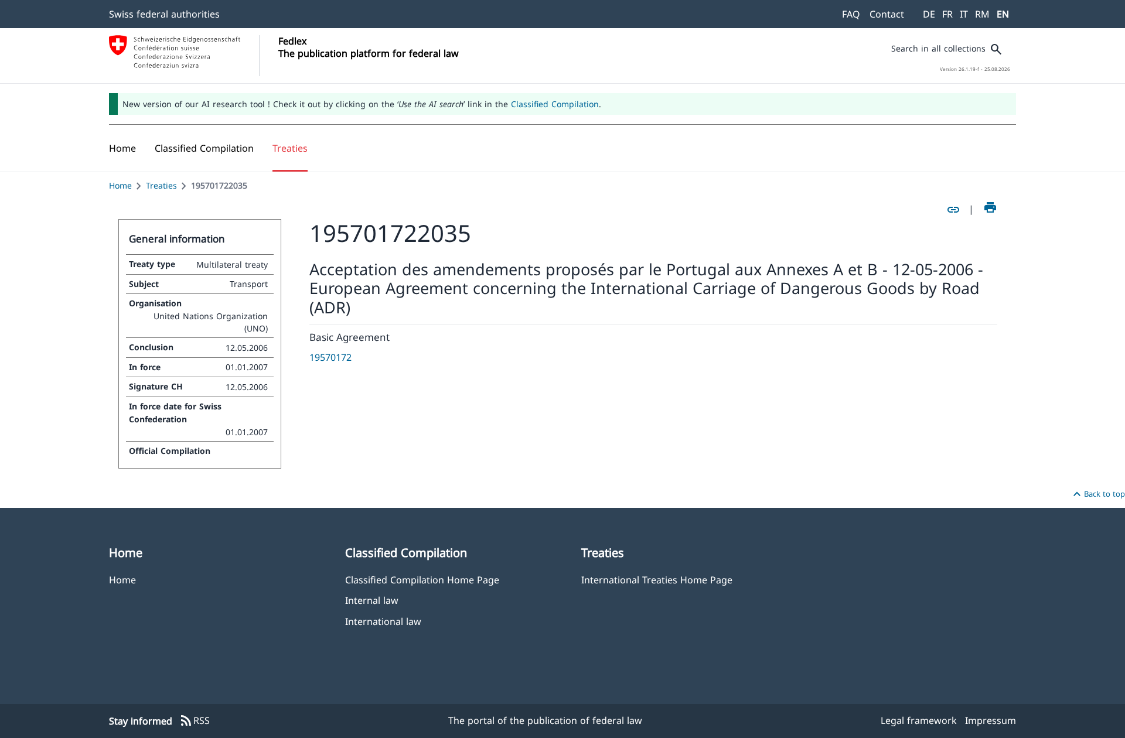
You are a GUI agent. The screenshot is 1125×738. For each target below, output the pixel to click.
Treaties (161, 185)
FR (947, 14)
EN (1003, 14)
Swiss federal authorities (164, 14)
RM (982, 14)
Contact (887, 14)
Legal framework (919, 720)
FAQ (851, 14)
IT (964, 14)
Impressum (990, 720)
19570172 (330, 357)
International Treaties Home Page (656, 579)
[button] (204, 148)
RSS (194, 721)
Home (120, 185)
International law (383, 621)
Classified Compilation (555, 104)
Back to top (1097, 494)
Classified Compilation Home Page (422, 579)
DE (929, 14)
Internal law (371, 600)
